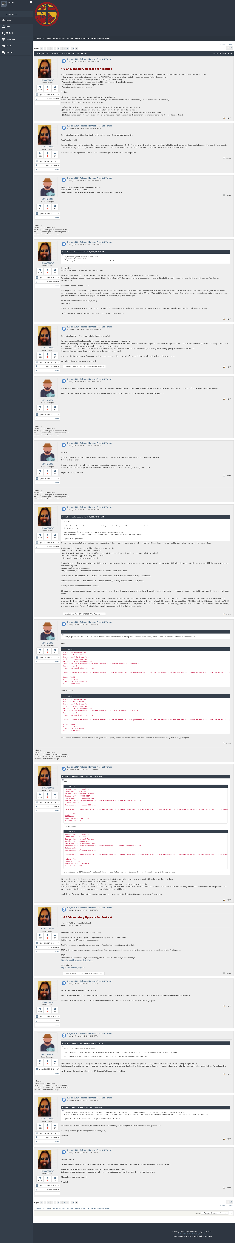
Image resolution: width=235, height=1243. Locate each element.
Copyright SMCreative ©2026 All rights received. (192, 1231)
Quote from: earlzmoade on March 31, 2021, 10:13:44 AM (83, 517)
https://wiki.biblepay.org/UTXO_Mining (77, 960)
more (57, 103)
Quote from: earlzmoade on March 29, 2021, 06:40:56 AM (83, 252)
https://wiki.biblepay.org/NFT (73, 967)
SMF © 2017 (191, 1234)
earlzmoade (47, 198)
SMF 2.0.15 (182, 1234)
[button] (31, 2)
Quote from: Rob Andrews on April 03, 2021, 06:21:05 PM (82, 1043)
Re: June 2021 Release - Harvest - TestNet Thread (89, 59)
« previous (224, 45)
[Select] (69, 649)
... (70, 48)
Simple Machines (201, 1234)
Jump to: (198, 1213)
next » (231, 45)
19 (73, 48)
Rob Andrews (47, 79)
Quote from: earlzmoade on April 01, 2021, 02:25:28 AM (82, 776)
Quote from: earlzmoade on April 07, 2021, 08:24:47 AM (82, 1107)
